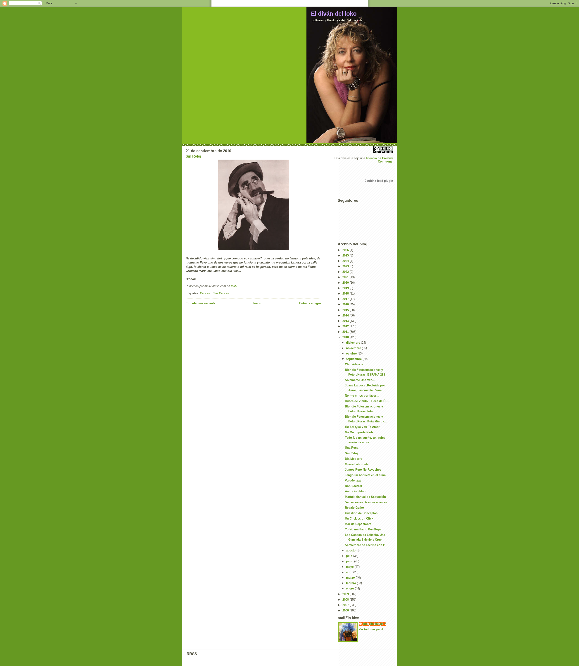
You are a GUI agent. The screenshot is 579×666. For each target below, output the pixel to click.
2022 (346, 271)
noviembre (354, 348)
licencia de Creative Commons (379, 159)
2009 (346, 594)
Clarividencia (354, 364)
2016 (346, 304)
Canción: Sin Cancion (215, 293)
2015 (346, 310)
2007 (346, 605)
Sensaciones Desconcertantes (366, 502)
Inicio (257, 303)
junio (350, 561)
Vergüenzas (353, 480)
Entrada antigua (310, 303)
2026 (346, 250)
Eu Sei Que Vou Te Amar (362, 427)
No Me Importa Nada (359, 432)
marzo (351, 577)
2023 (346, 266)
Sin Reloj (193, 156)
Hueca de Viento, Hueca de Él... (367, 401)
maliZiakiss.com (374, 623)
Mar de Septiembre (358, 524)
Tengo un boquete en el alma (365, 475)
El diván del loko (334, 13)
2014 (346, 315)
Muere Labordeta (356, 464)
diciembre (353, 342)
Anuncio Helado (356, 491)
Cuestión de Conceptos (361, 513)
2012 (346, 326)
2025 (346, 255)
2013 (346, 321)
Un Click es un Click (359, 518)
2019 (346, 288)
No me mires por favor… (362, 395)
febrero (351, 583)
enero (350, 588)
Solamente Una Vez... (360, 380)
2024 (346, 261)
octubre (352, 353)
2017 (346, 299)
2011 (346, 331)
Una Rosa (351, 447)
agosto (351, 550)
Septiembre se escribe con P (365, 545)
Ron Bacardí (353, 486)
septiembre (354, 359)
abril (349, 572)
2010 (346, 337)
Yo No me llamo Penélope (363, 529)
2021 (346, 277)
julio (349, 556)
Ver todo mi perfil (371, 629)
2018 (346, 293)
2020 (346, 282)
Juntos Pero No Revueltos (363, 469)
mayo (350, 566)
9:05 (234, 286)
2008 (346, 599)
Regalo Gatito (354, 507)
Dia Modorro (353, 458)
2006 (346, 610)
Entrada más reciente (200, 303)
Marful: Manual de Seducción (365, 496)
